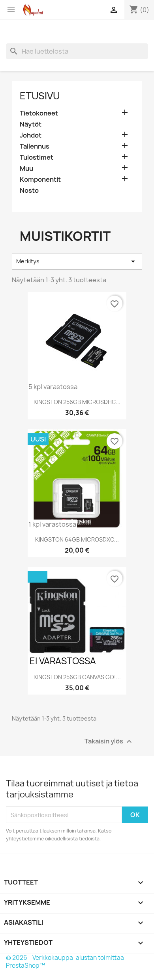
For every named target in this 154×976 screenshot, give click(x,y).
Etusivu (40, 95)
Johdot (30, 135)
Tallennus (34, 146)
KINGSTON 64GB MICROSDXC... (77, 539)
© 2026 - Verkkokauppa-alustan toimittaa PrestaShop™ (65, 962)
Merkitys (77, 261)
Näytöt (30, 124)
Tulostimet (36, 157)
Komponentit (40, 179)
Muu (26, 168)
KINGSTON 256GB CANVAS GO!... (77, 677)
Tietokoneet (39, 113)
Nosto (29, 190)
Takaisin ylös (109, 742)
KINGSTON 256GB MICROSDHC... (77, 402)
